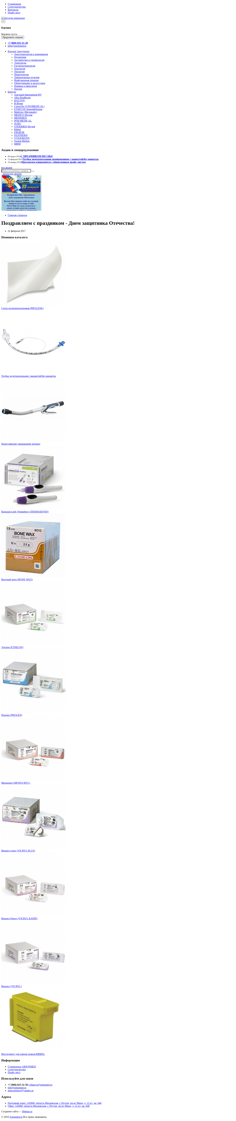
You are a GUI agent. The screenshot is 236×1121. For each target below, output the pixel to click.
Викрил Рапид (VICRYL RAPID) (19, 918)
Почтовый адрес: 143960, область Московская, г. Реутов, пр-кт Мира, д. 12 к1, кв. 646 (54, 1103)
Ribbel (17, 129)
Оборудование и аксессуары (29, 83)
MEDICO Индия (23, 115)
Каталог (18, 51)
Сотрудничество (17, 6)
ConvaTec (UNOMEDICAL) (29, 106)
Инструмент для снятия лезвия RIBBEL (23, 1054)
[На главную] (13, 18)
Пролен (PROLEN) (11, 715)
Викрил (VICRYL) (11, 986)
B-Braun (18, 103)
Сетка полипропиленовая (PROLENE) (22, 308)
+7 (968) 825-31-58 (18, 43)
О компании (14, 4)
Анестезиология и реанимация (31, 54)
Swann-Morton (22, 141)
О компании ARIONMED (22, 1066)
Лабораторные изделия (26, 77)
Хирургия (19, 68)
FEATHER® (21, 135)
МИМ (17, 144)
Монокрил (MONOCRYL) (15, 783)
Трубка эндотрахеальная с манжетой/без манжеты (28, 376)
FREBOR (19, 132)
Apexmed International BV (28, 94)
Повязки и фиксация (25, 86)
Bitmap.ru (27, 1111)
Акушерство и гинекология (29, 60)
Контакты (13, 9)
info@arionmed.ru (17, 46)
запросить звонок (11, 173)
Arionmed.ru (15, 1117)
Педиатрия (20, 57)
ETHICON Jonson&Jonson (28, 109)
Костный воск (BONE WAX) (17, 579)
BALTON (19, 100)
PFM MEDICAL (23, 120)
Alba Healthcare (22, 97)
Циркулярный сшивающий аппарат (20, 443)
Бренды (12, 91)
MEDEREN (20, 117)
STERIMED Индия (24, 126)
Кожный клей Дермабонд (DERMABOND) (24, 511)
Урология (19, 71)
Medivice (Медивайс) (25, 112)
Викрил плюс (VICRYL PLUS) (18, 850)
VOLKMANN (22, 138)
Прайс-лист (14, 12)
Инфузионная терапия (26, 80)
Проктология (21, 74)
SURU (17, 123)
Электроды (20, 63)
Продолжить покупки (13, 37)
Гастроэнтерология (24, 65)
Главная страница (17, 215)
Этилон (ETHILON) (12, 647)
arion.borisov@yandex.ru (21, 1090)
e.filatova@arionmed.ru (40, 1084)
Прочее (18, 89)
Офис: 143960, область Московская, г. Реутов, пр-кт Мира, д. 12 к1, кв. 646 (49, 1106)
